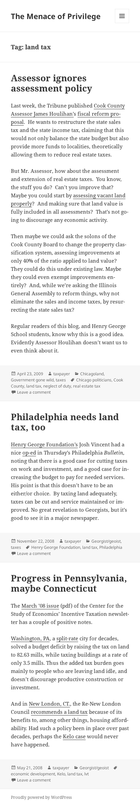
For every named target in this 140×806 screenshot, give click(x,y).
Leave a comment (34, 392)
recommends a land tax (59, 711)
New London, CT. (49, 703)
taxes (61, 380)
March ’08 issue (40, 605)
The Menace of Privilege (56, 16)
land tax (33, 386)
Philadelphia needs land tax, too (65, 422)
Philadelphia (110, 547)
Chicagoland (92, 374)
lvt (86, 774)
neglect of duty (57, 386)
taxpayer (61, 374)
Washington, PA (30, 638)
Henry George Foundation (55, 547)
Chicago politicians (93, 380)
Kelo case (74, 736)
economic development (33, 774)
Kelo (61, 774)
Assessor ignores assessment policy (51, 83)
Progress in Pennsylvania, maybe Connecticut (69, 583)
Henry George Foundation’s (44, 444)
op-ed (29, 452)
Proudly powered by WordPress (41, 797)
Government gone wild (32, 380)
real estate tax (86, 386)
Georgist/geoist (106, 541)
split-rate (67, 638)
